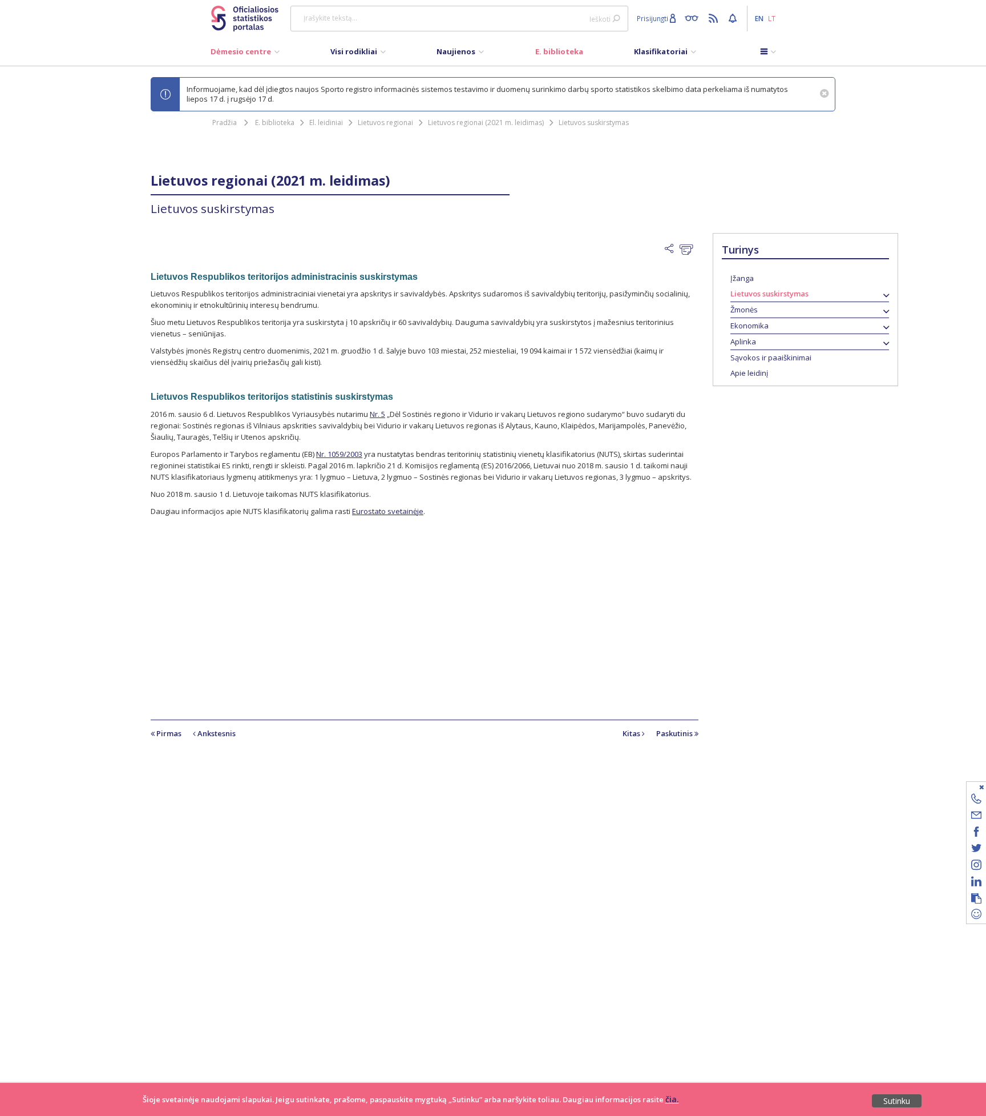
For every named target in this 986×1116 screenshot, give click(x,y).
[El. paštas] (976, 817)
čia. (672, 1099)
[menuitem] (245, 54)
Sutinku (896, 1100)
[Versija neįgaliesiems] (694, 17)
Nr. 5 (377, 414)
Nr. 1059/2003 (339, 454)
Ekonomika (749, 325)
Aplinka (743, 341)
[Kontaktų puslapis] (976, 800)
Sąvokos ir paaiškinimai (770, 357)
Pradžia (224, 122)
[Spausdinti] (689, 249)
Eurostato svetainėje (387, 511)
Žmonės (744, 309)
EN (759, 18)
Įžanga (742, 278)
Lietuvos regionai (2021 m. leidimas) (486, 122)
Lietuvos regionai (385, 122)
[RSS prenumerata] (715, 17)
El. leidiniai (326, 122)
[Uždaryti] (969, 786)
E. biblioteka (274, 122)
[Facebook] (976, 833)
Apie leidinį (749, 373)
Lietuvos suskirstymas (594, 122)
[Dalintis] (672, 249)
